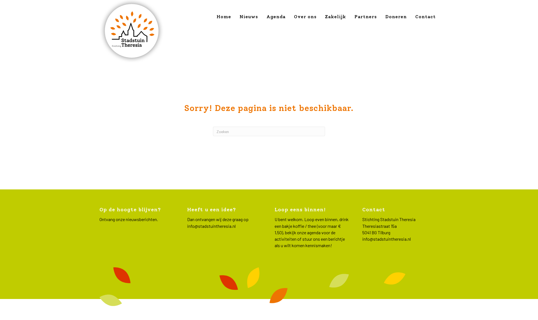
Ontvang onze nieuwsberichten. (128, 219)
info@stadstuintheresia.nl (211, 226)
